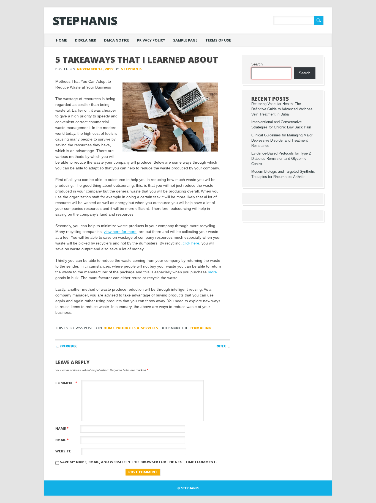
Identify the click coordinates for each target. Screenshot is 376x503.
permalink (200, 328)
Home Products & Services (130, 328)
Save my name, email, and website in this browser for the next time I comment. (138, 461)
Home (61, 40)
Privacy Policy (151, 40)
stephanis (85, 20)
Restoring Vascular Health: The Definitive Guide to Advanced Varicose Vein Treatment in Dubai (281, 109)
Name (62, 428)
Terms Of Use (218, 40)
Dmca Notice (116, 40)
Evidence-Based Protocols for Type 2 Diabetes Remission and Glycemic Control (281, 159)
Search (257, 64)
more (212, 272)
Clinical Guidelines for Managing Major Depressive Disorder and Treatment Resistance (281, 140)
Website (63, 451)
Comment (66, 382)
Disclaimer (85, 40)
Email (62, 439)
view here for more (120, 231)
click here (191, 243)
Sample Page (185, 40)
